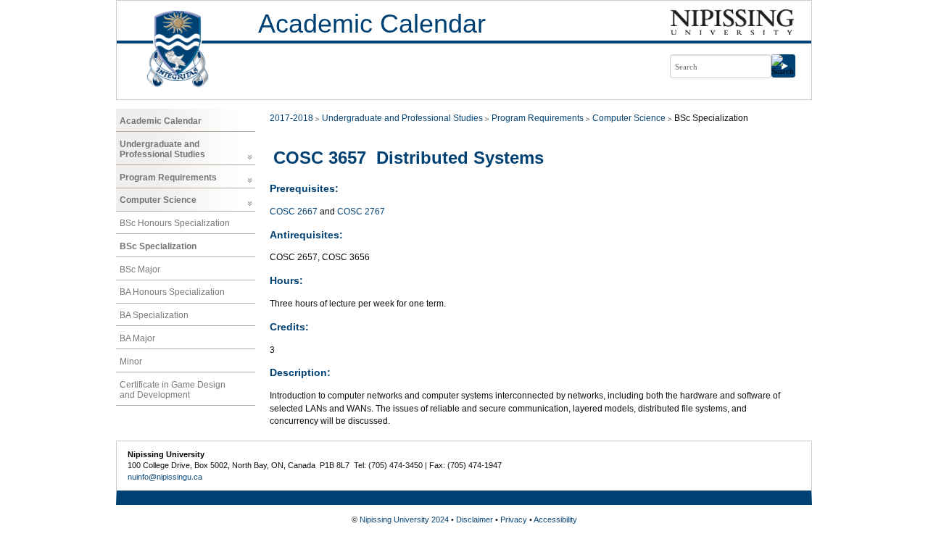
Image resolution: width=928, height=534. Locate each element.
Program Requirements (168, 177)
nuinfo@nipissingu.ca (165, 476)
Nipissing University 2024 (404, 519)
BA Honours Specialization (172, 292)
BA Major (137, 338)
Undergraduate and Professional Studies (162, 149)
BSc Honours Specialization (175, 223)
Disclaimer (474, 519)
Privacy (513, 519)
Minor (131, 361)
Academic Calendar (372, 23)
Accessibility (555, 519)
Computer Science (158, 200)
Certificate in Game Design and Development (172, 390)
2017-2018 (291, 118)
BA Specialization (154, 315)
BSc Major (140, 269)
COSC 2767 (361, 211)
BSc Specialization (158, 246)
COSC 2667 (294, 211)
